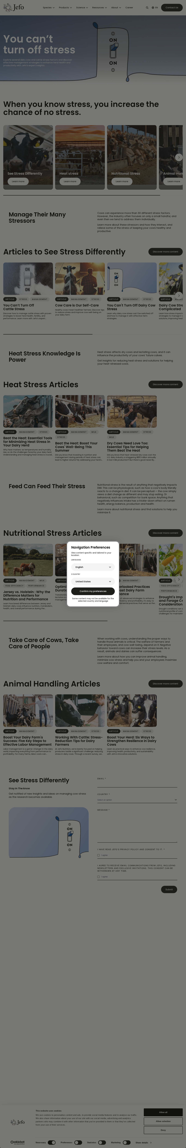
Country (75, 574)
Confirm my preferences (93, 591)
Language (76, 560)
